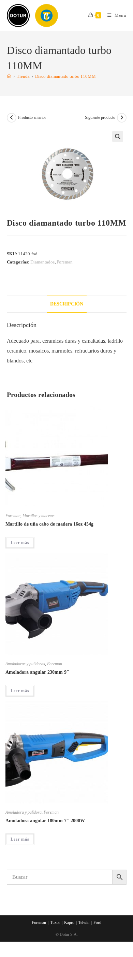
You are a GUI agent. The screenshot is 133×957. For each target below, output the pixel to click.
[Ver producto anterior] (11, 118)
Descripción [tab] (66, 303)
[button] (117, 136)
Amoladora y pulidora (23, 812)
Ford (97, 922)
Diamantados (42, 262)
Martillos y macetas (39, 515)
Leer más (20, 542)
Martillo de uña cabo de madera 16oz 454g (49, 524)
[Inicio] (9, 76)
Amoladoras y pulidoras (25, 663)
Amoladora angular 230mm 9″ (37, 672)
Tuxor (55, 922)
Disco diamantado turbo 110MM (65, 76)
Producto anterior (32, 117)
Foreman (65, 262)
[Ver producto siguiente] (122, 118)
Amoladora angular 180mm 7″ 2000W (45, 820)
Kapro (69, 922)
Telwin (83, 922)
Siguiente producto (100, 117)
